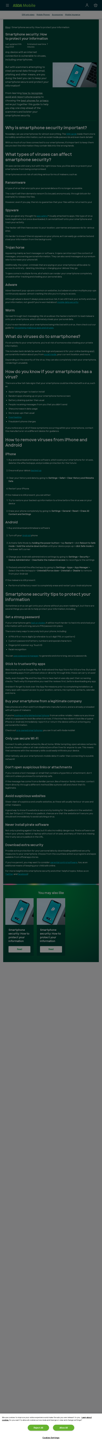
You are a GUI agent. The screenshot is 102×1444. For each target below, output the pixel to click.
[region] (51, 1429)
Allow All (64, 1427)
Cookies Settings (51, 1437)
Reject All (38, 1427)
